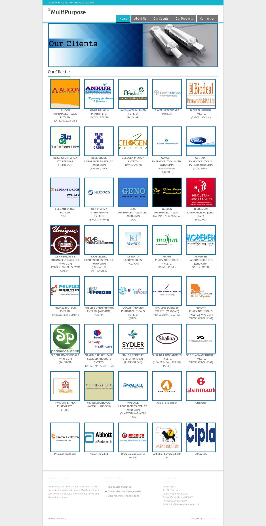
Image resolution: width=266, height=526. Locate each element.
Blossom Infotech (210, 518)
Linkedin (216, 10)
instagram (204, 10)
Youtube (210, 10)
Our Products (184, 18)
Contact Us (207, 18)
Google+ (198, 10)
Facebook (186, 10)
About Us (140, 18)
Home (123, 18)
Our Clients (160, 18)
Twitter (192, 10)
